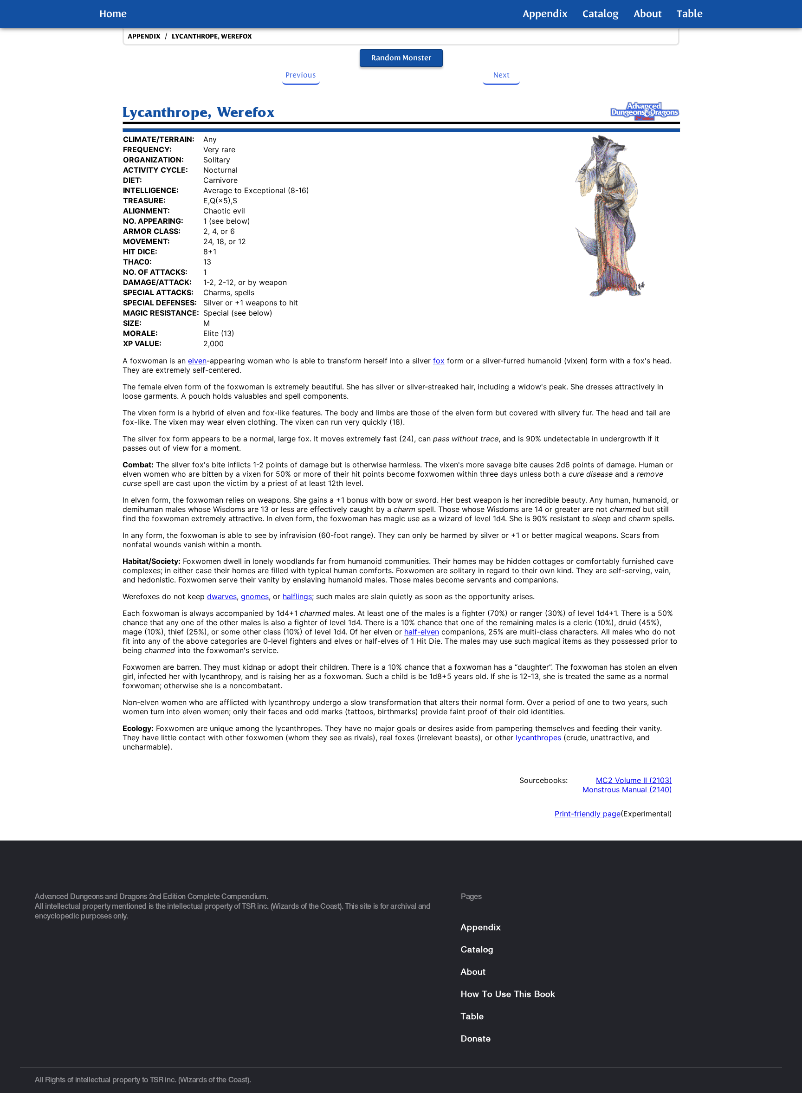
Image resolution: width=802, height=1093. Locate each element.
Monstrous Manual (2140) (627, 789)
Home (113, 13)
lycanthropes (538, 737)
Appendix (545, 13)
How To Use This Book (508, 995)
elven (197, 360)
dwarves (222, 596)
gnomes (255, 596)
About (648, 13)
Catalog (600, 13)
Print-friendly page (588, 813)
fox (439, 360)
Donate (476, 1039)
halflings (297, 596)
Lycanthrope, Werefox (212, 36)
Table (690, 13)
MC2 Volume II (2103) (634, 780)
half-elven (421, 631)
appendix (144, 36)
